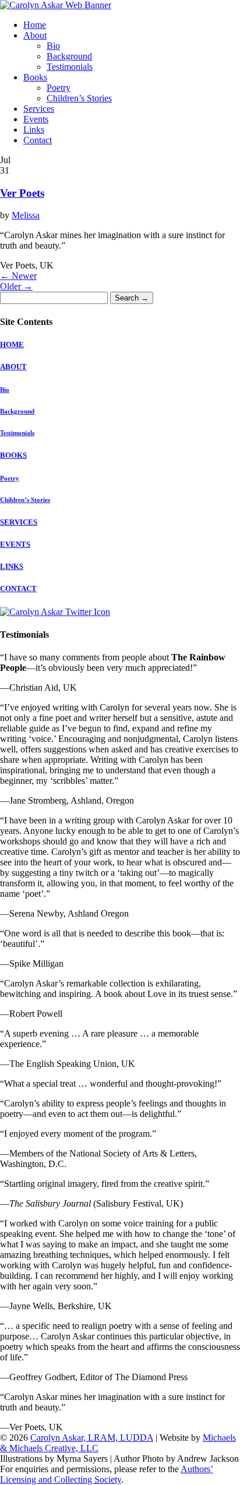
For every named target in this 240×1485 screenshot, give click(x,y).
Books (35, 77)
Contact (37, 140)
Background (69, 56)
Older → (16, 286)
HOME (12, 344)
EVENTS (15, 544)
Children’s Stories (79, 98)
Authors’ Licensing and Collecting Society (106, 1474)
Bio (53, 46)
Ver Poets (22, 193)
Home (34, 25)
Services (38, 109)
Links (33, 130)
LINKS (11, 566)
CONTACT (18, 588)
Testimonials (70, 67)
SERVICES (18, 522)
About (35, 35)
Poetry (58, 88)
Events (35, 119)
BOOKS (13, 455)
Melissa (26, 215)
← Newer (18, 276)
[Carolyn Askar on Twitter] (55, 612)
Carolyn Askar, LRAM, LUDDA (91, 1437)
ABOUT (13, 366)
